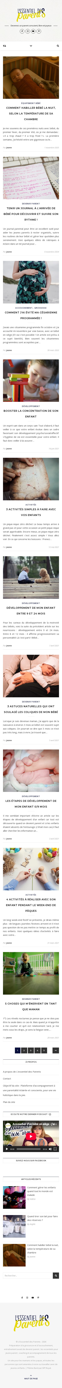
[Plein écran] (55, 1149)
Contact (7, 1078)
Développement (31, 406)
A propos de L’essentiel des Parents (22, 1071)
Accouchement (24, 308)
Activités (31, 504)
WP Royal (46, 1368)
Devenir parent (31, 203)
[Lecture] (6, 1149)
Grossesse (40, 308)
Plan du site (9, 1101)
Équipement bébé (31, 103)
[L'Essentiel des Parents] (31, 15)
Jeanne (9, 147)
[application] (31, 1136)
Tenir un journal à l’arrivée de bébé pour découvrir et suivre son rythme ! (31, 214)
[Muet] (50, 1149)
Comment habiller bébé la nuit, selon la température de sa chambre (31, 113)
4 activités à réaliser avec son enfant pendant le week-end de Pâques (31, 905)
